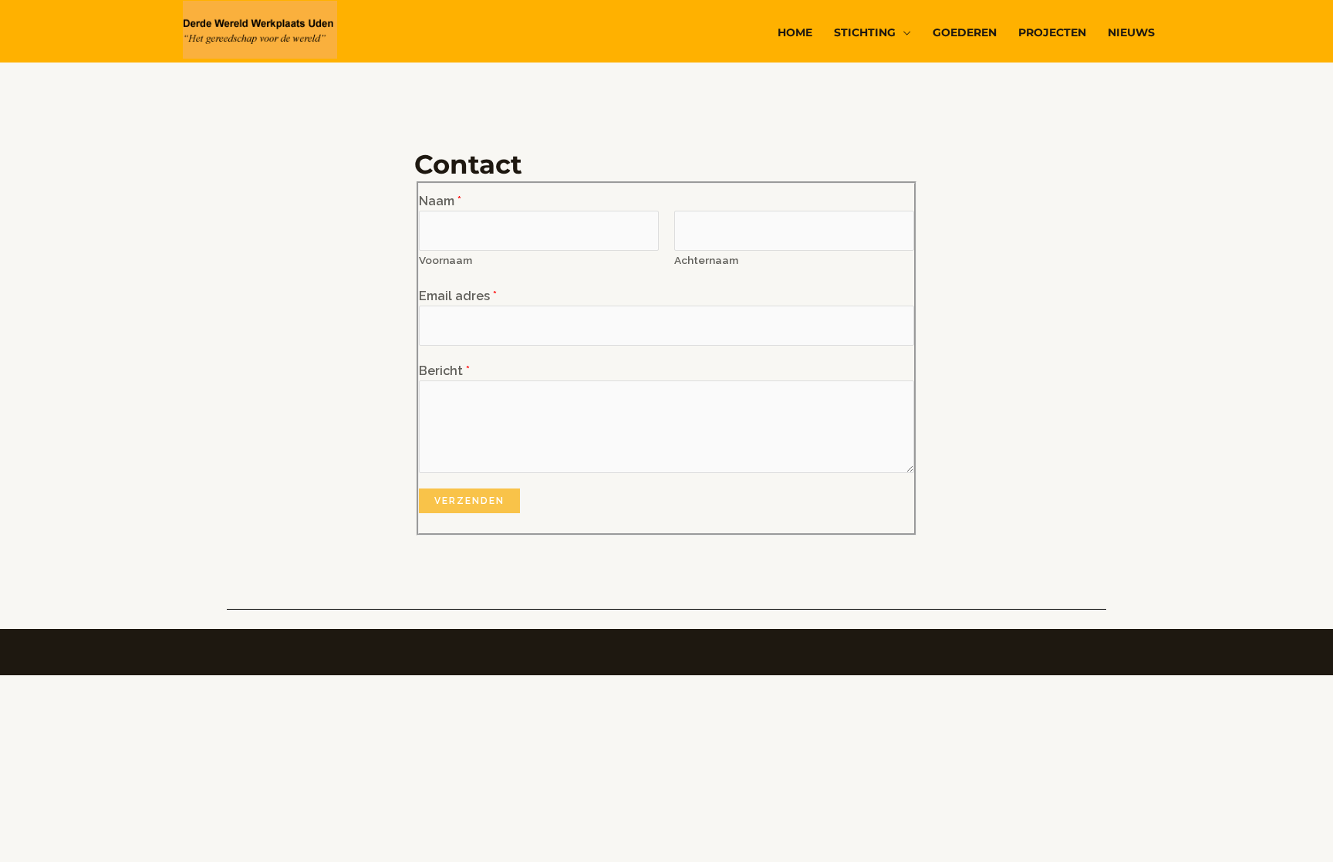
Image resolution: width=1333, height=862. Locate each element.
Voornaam (445, 260)
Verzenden (469, 500)
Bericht (444, 370)
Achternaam (706, 260)
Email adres (458, 296)
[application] (903, 32)
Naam (440, 201)
